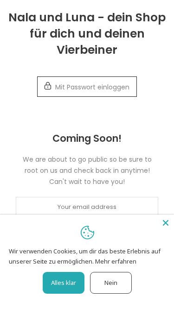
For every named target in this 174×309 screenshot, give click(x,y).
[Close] (165, 222)
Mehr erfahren (115, 261)
